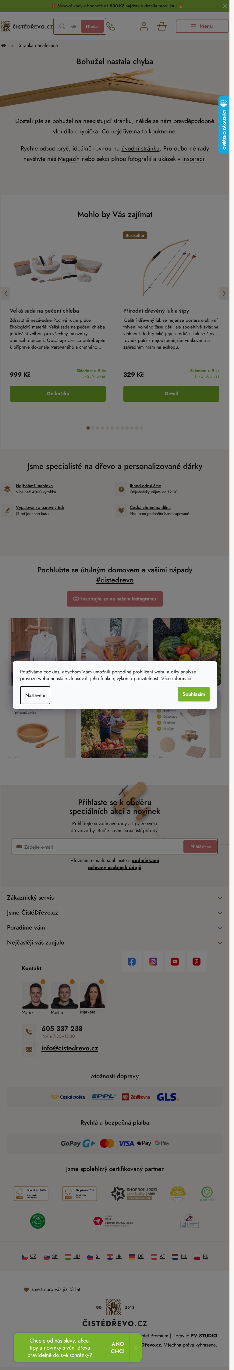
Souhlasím (194, 694)
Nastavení (35, 695)
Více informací (176, 678)
